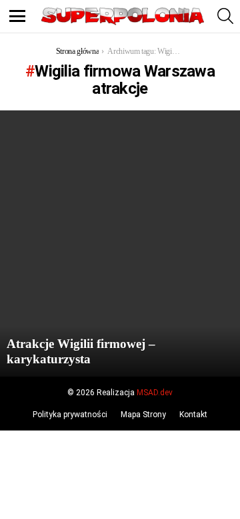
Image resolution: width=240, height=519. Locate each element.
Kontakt (193, 414)
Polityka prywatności (70, 414)
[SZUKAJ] (225, 16)
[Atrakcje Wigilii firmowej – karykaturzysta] (120, 243)
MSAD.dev (155, 392)
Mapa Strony (143, 414)
